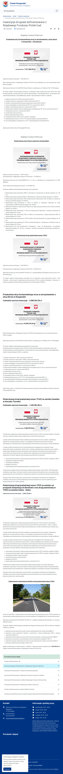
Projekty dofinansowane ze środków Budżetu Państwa (19, 689)
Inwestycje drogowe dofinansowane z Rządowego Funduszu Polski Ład (23, 666)
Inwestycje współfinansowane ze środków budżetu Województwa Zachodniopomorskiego (29, 694)
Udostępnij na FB (20, 28)
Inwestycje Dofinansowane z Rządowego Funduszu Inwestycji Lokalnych (24, 675)
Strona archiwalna (37, 765)
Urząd (14, 16)
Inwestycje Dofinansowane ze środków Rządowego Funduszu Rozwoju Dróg (25, 680)
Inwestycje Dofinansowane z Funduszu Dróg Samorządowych (21, 670)
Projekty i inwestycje (23, 16)
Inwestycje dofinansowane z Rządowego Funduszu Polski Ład (21, 684)
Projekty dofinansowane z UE (12, 661)
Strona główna (9, 11)
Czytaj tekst (9, 28)
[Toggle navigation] (56, 10)
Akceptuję (7, 769)
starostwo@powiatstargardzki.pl (15, 718)
